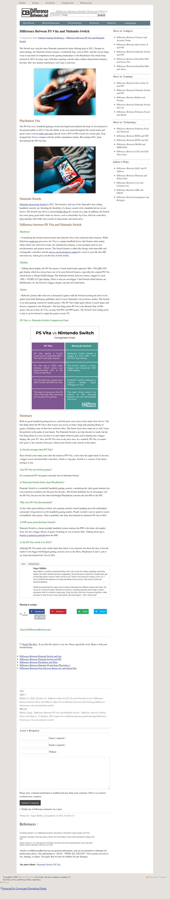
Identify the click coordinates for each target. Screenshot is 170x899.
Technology (75, 23)
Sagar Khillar (39, 568)
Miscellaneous (51, 23)
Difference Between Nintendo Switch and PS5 (40, 659)
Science (94, 23)
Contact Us (68, 3)
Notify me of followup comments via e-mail (42, 809)
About (35, 3)
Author (23, 564)
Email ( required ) (57, 744)
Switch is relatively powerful (32, 535)
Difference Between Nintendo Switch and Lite (40, 656)
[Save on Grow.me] (74, 611)
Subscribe (153, 877)
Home (22, 3)
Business (28, 23)
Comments (162, 877)
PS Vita (56, 864)
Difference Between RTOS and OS (132, 139)
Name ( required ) (57, 738)
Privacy (6, 882)
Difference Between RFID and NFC (133, 135)
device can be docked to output (63, 251)
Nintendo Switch (44, 864)
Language (130, 23)
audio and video (46, 133)
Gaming (49, 37)
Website (52, 751)
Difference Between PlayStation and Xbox (39, 662)
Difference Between (25, 877)
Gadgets (42, 37)
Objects (111, 23)
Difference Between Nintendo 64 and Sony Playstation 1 (45, 665)
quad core (34, 241)
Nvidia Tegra (62, 211)
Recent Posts (34, 564)
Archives (50, 3)
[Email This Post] (21, 644)
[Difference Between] (35, 17)
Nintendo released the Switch (33, 204)
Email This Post (29, 644)
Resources (86, 3)
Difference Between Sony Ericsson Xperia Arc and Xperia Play (48, 668)
